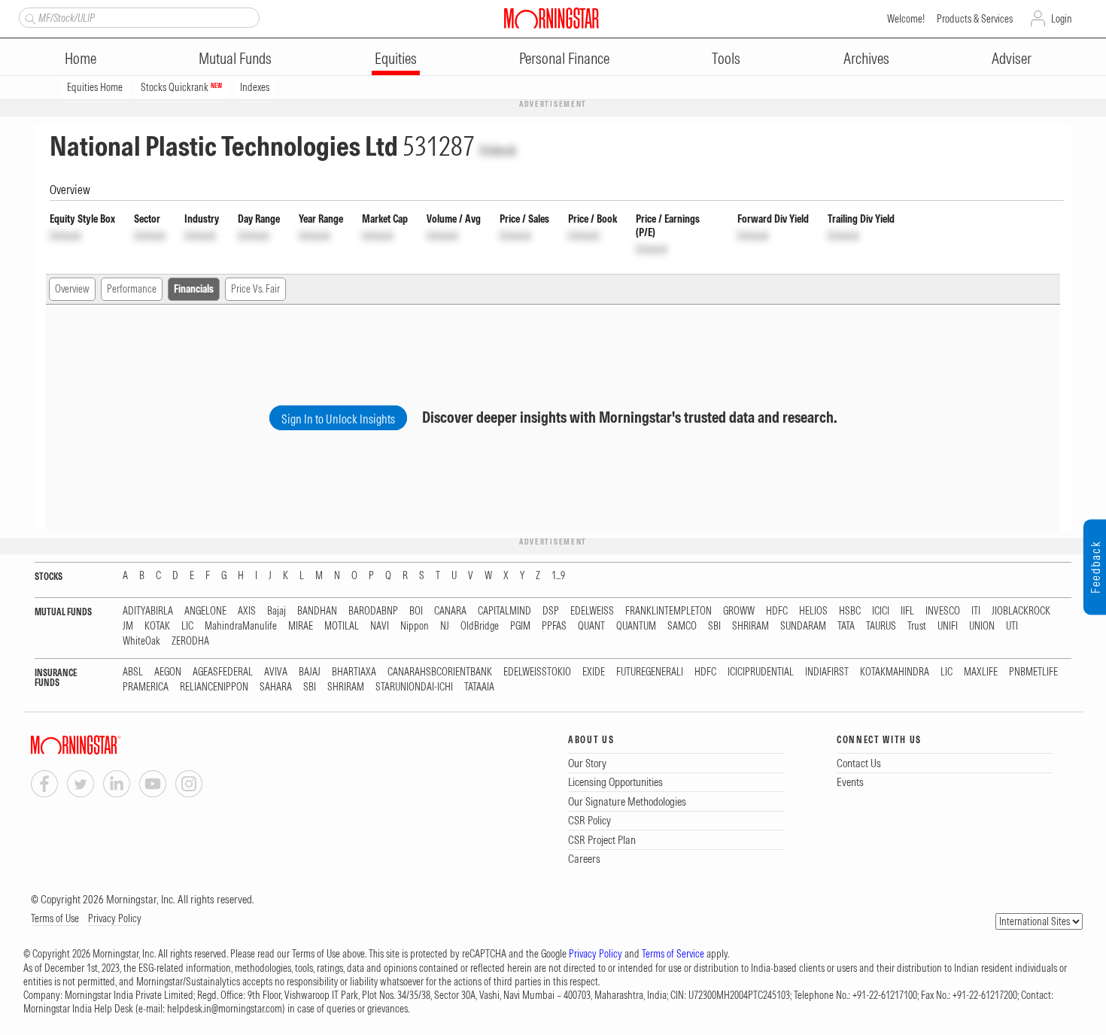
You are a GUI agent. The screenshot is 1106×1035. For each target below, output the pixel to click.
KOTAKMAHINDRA (894, 672)
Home (80, 58)
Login (1061, 19)
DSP (550, 611)
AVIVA (275, 672)
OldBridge (479, 626)
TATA (846, 626)
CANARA (450, 611)
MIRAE (300, 626)
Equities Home (95, 87)
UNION (982, 626)
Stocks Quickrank (181, 87)
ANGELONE (205, 611)
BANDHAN (317, 611)
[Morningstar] (106, 745)
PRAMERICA (146, 687)
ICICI (880, 611)
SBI (714, 626)
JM (128, 626)
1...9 (558, 575)
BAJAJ (310, 672)
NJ (444, 626)
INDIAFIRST (827, 672)
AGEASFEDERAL (223, 672)
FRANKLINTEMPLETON (668, 611)
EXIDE (593, 672)
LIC (187, 626)
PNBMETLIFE (1033, 672)
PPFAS (554, 626)
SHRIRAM (750, 626)
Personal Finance (564, 58)
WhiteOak (141, 641)
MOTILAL (341, 626)
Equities (396, 58)
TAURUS (881, 626)
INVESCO (942, 611)
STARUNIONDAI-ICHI (414, 687)
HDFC (777, 611)
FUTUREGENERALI (649, 672)
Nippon (414, 626)
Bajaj (276, 611)
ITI (975, 611)
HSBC (850, 611)
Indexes (254, 87)
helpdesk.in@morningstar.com (224, 1008)
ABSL (133, 672)
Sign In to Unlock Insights (338, 418)
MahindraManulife (241, 626)
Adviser (1012, 58)
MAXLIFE (981, 672)
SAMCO (682, 626)
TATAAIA (479, 687)
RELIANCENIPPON (214, 687)
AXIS (247, 611)
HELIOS (813, 611)
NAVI (379, 626)
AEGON (167, 672)
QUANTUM (636, 626)
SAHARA (276, 687)
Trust (916, 626)
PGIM (520, 626)
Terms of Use (55, 918)
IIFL (907, 611)
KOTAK (157, 626)
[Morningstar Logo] (551, 18)
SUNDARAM (803, 626)
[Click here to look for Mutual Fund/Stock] (28, 17)
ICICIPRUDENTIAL (761, 672)
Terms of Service (673, 954)
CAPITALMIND (504, 611)
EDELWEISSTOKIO (537, 672)
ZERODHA (190, 641)
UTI (1012, 626)
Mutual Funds (235, 58)
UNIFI (947, 626)
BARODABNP (373, 611)
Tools (726, 58)
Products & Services (975, 19)
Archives (866, 58)
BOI (416, 611)
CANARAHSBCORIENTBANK (439, 672)
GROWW (739, 611)
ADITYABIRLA (148, 611)
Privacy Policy (114, 918)
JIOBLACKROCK (1021, 611)
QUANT (591, 626)
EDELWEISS (592, 611)
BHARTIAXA (354, 672)
